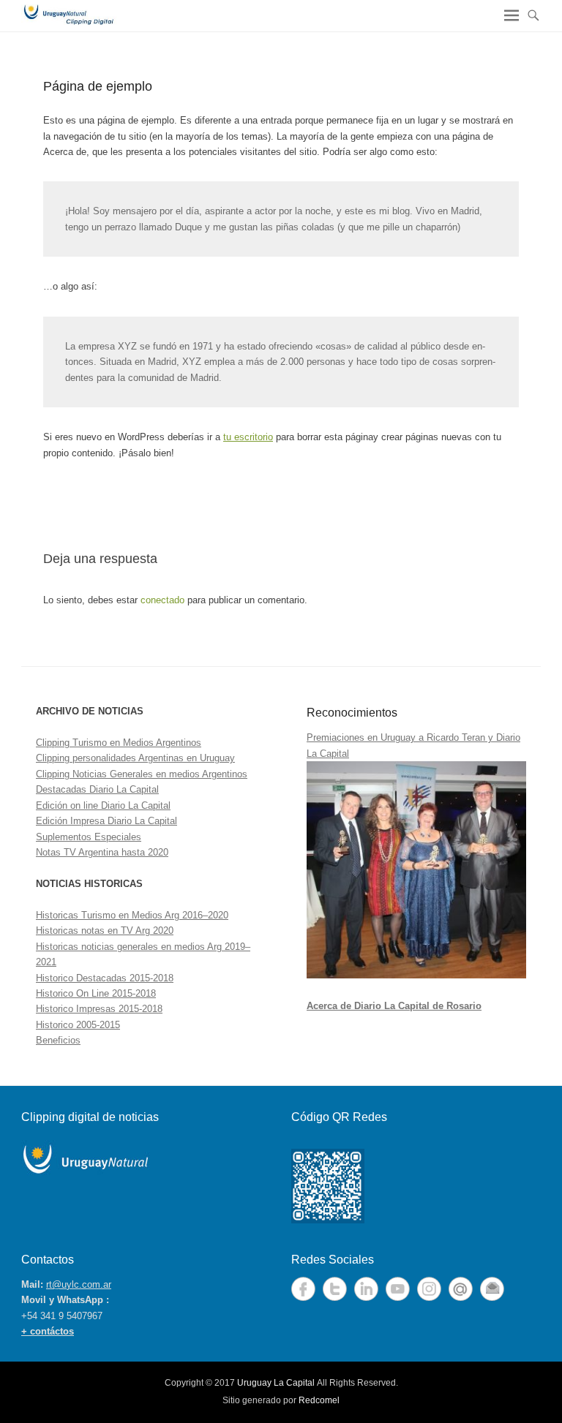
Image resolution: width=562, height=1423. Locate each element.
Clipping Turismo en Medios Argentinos (118, 742)
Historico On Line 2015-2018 (96, 993)
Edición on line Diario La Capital (103, 805)
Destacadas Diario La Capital (97, 789)
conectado (162, 600)
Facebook (303, 1289)
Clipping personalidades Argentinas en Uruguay (135, 757)
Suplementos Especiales (88, 836)
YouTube (398, 1289)
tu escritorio (248, 436)
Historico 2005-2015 (78, 1024)
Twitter (335, 1289)
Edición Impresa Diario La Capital (106, 820)
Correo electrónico (492, 1289)
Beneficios (58, 1040)
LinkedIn (366, 1289)
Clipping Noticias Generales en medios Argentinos (141, 774)
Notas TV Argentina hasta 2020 (102, 852)
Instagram (429, 1289)
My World (461, 1289)
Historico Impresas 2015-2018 (99, 1008)
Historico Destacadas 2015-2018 (104, 978)
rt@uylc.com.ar (78, 1284)
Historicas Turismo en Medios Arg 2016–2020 (132, 915)
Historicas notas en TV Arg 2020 (104, 930)
